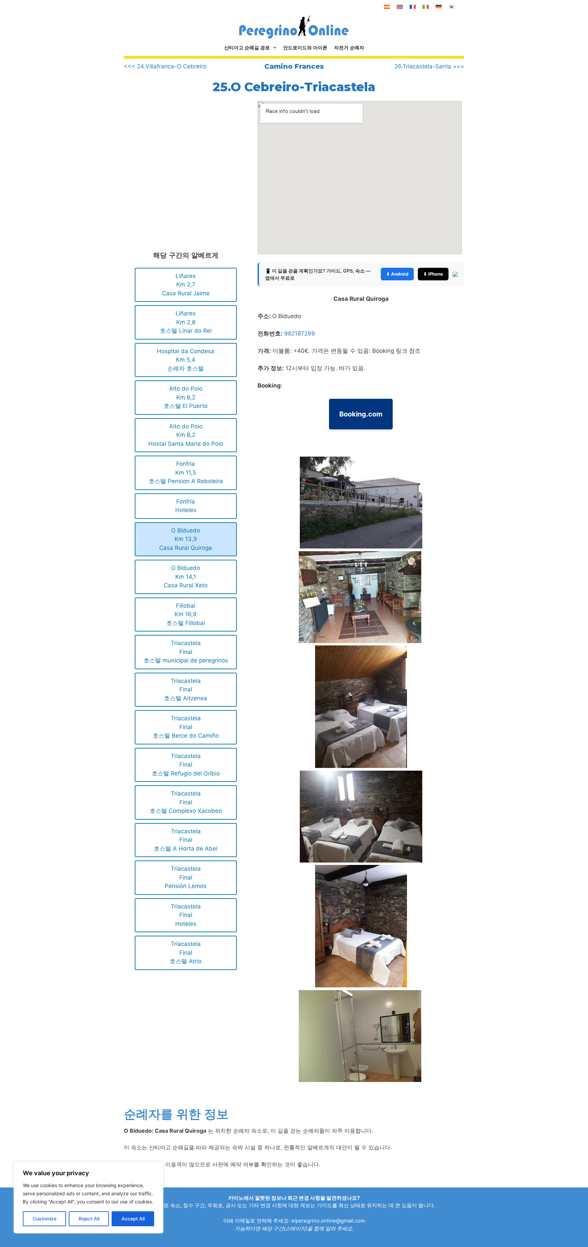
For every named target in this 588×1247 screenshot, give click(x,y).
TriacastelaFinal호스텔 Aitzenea (185, 689)
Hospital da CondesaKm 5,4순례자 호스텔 (185, 360)
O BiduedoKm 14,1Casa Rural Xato (186, 576)
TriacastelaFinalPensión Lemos (186, 877)
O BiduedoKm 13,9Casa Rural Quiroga (185, 539)
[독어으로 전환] (438, 7)
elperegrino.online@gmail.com (328, 1220)
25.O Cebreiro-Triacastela (294, 86)
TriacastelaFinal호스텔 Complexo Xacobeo (186, 802)
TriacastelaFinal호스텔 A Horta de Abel (185, 840)
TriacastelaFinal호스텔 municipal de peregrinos (186, 652)
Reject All (89, 1218)
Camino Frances (294, 66)
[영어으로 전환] (399, 7)
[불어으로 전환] (412, 7)
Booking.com (360, 414)
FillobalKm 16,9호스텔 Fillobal (185, 614)
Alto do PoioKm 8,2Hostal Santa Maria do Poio (185, 435)
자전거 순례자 (349, 48)
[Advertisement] (181, 157)
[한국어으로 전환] (451, 7)
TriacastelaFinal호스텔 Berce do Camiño (186, 727)
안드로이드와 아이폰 (305, 48)
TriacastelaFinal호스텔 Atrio (185, 952)
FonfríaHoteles (185, 506)
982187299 (299, 333)
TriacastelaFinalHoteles (186, 915)
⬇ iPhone (433, 274)
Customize (44, 1218)
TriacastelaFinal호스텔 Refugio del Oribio (186, 765)
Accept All (133, 1218)
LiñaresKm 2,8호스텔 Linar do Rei (186, 322)
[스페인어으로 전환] (386, 7)
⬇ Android (397, 274)
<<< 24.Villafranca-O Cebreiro (165, 66)
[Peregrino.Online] (294, 26)
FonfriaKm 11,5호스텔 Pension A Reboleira (186, 472)
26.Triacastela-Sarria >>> (429, 66)
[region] (88, 1197)
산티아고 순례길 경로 (247, 48)
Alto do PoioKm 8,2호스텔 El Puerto (186, 397)
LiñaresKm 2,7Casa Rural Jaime (186, 285)
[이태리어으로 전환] (425, 7)
